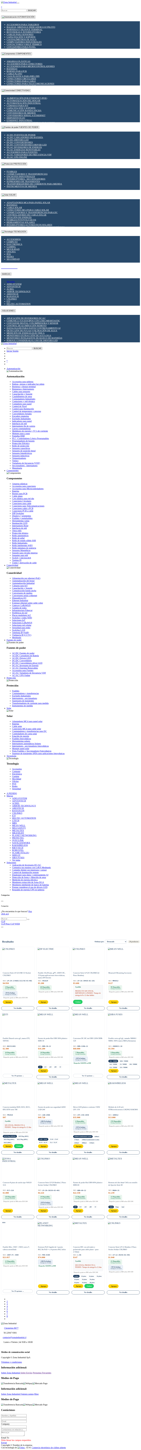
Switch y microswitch (21, 558)
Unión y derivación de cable (24, 563)
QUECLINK (18, 840)
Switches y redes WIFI (22, 618)
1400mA (96, 1136)
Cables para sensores (20, 34)
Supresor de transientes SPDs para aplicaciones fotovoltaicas (38, 753)
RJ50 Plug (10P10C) (10, 1136)
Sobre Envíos (26, 1373)
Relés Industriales (19, 543)
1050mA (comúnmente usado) (83, 1136)
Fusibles (12, 171)
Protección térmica (20, 533)
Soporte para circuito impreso (25, 553)
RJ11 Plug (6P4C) (9, 1139)
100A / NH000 (124, 1061)
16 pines (99, 1276)
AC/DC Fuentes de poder (21, 135)
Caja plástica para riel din (23, 76)
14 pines (91, 1276)
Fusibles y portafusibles (22, 518)
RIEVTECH (17, 848)
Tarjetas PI (16, 560)
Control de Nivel (19, 406)
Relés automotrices (20, 535)
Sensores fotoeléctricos (22, 453)
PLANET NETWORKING (24, 835)
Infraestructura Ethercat (22, 610)
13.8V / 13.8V (43, 1139)
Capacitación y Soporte (21, 37)
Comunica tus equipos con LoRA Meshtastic (33, 321)
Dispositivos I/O (16, 118)
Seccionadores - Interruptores (24, 465)
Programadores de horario (23, 441)
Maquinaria (17, 468)
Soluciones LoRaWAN (22, 623)
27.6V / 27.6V (54, 1139)
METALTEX (18, 830)
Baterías (12, 69)
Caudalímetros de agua (21, 39)
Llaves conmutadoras (21, 428)
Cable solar (14, 207)
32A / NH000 (123, 1067)
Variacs (15, 461)
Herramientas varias (20, 521)
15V (45, 1067)
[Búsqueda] (28, 919)
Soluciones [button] (11, 862)
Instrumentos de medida (22, 186)
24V (50, 1067)
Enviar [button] (4, 1442)
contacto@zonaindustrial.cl (14, 1337)
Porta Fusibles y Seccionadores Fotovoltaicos (31, 751)
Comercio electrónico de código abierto (49, 1447)
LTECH (15, 820)
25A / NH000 (113, 1067)
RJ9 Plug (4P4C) (24, 1136)
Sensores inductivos (20, 456)
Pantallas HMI (18, 436)
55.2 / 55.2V (53, 1142)
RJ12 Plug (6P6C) (22, 1139)
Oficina (11, 252)
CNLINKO (12, 299)
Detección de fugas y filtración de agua (32, 330)
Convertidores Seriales (22, 414)
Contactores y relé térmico (24, 44)
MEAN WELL (18, 825)
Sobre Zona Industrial (11, 1373)
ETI (8, 301)
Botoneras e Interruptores (24, 32)
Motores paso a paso (21, 433)
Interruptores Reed (20, 526)
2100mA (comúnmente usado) (90, 1139)
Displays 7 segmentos (21, 516)
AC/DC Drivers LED (18, 140)
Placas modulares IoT (21, 615)
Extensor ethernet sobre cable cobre (27, 603)
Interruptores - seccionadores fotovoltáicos (30, 746)
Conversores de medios (21, 113)
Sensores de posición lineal (24, 451)
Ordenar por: (99, 942)
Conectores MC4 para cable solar (28, 210)
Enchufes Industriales (21, 176)
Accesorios (14, 239)
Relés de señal (18, 538)
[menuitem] (3, 924)
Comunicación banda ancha (24, 110)
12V (40, 1067)
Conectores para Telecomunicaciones (30, 83)
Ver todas (11, 281)
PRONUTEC (18, 838)
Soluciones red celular (21, 625)
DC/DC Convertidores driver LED (27, 145)
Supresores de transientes (23, 181)
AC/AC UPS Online (17, 157)
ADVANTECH (14, 286)
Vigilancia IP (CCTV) (21, 635)
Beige (117, 1207)
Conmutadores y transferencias (27, 174)
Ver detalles (18, 1008)
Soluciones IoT (18, 620)
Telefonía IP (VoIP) (20, 632)
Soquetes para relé (20, 555)
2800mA (84, 1143)
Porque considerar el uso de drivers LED (32, 340)
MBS (14, 823)
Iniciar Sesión (12, 351)
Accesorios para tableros (23, 24)
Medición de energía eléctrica (26, 333)
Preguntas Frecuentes (42, 1373)
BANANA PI (13, 296)
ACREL (10, 289)
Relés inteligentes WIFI (22, 545)
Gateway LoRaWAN (21, 605)
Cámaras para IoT (17, 105)
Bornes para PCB (17, 71)
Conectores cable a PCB (22, 508)
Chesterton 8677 (11, 1328)
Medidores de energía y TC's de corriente (30, 431)
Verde (111, 1207)
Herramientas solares (21, 222)
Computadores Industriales (24, 42)
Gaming (11, 247)
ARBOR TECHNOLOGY (19, 291)
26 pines (92, 1279)
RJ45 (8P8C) (7, 1142)
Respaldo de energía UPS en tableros (28, 890)
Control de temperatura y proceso (26, 411)
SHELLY (16, 855)
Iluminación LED (19, 523)
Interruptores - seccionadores (26, 179)
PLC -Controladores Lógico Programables (30, 438)
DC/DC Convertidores (20, 142)
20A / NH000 (133, 1064)
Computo (12, 242)
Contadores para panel (21, 47)
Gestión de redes (19, 608)
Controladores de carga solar (26, 215)
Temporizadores (19, 458)
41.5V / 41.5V (43, 1142)
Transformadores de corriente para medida (34, 184)
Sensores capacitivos (21, 448)
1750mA (76, 1139)
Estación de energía (19, 217)
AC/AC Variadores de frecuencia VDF (29, 155)
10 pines (83, 1276)
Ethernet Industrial (19, 120)
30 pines (76, 1282)
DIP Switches (18, 513)
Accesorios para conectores (24, 64)
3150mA (91, 1143)
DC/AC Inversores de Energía (24, 147)
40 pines (92, 1282)
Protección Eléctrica (20, 443)
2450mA (76, 1143)
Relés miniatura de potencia (24, 548)
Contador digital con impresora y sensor (32, 323)
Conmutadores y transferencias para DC (32, 212)
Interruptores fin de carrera (23, 426)
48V (55, 1067)
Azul (122, 1207)
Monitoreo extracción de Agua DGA (29, 335)
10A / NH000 (113, 1061)
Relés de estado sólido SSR (24, 540)
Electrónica (14, 244)
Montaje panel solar (20, 748)
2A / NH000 (123, 1064)
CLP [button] (3, 921)
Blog (36, 1394)
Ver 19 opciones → (18, 1076)
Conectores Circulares (21, 79)
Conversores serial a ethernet (26, 115)
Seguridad (13, 259)
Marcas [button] (10, 796)
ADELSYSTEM (14, 284)
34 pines (84, 1282)
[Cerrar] (2, 901)
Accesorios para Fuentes (22, 152)
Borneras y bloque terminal (25, 29)
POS (9, 254)
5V (60, 1067)
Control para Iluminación (23, 409)
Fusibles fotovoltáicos (21, 220)
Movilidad (13, 249)
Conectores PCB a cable (22, 511)
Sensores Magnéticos (21, 550)
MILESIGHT (18, 833)
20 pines (76, 1279)
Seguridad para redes (21, 627)
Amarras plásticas (18, 61)
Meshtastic (16, 637)
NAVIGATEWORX (21, 843)
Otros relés (16, 530)
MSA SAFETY (19, 828)
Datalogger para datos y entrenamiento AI (33, 328)
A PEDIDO (12, 793)
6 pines (76, 1276)
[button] (13, 368)
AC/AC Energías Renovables (23, 150)
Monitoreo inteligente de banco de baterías (34, 338)
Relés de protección (20, 446)
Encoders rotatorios (20, 416)
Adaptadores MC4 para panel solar (28, 202)
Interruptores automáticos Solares (29, 225)
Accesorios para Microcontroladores (31, 66)
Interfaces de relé (19, 423)
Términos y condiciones (11, 1362)
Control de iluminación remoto (27, 325)
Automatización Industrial (24, 103)
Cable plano (14, 74)
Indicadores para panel (22, 421)
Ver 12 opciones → (88, 1076)
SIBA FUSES (18, 857)
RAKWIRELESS (20, 845)
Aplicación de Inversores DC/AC (26, 318)
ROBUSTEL (18, 850)
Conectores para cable (21, 81)
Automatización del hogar (23, 100)
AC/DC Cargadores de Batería (25, 137)
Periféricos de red (19, 613)
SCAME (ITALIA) (20, 853)
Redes (10, 256)
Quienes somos (27, 1394)
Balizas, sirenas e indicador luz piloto (31, 27)
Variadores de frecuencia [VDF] (26, 463)
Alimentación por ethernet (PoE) (27, 98)
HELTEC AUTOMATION (19, 304)
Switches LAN (18, 630)
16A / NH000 (113, 1064)
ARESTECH (12, 294)
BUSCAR (32, 10)
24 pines (84, 1279)
